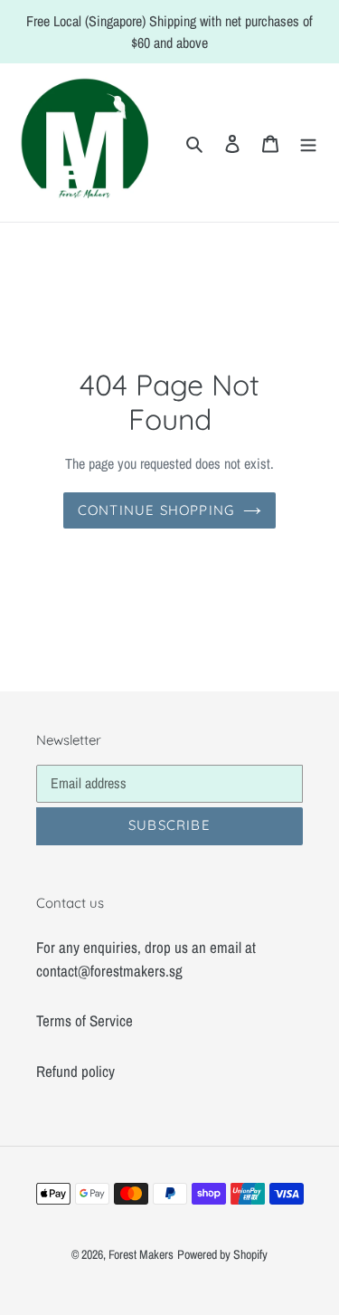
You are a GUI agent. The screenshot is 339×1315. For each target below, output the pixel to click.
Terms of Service (84, 1020)
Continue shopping (156, 510)
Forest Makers (141, 1254)
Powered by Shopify (222, 1254)
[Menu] (308, 143)
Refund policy (75, 1071)
